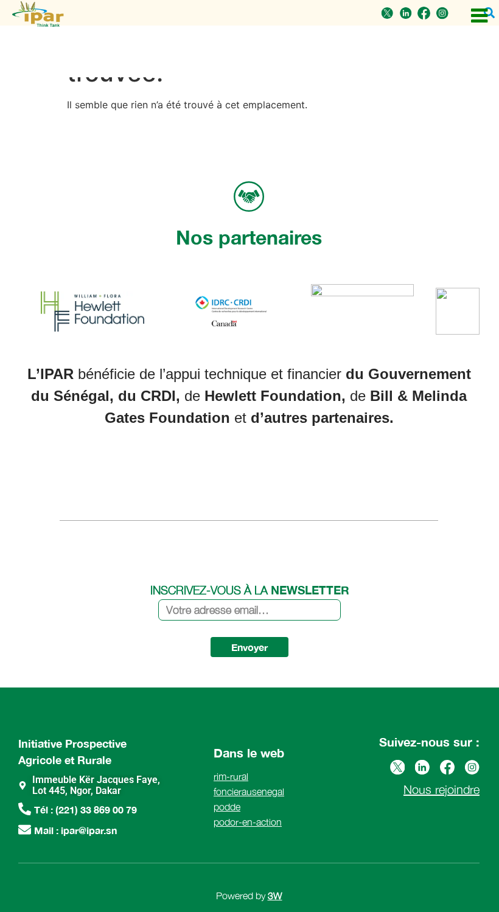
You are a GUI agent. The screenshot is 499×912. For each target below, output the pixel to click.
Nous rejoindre (441, 789)
